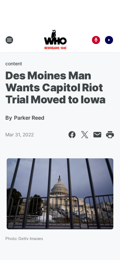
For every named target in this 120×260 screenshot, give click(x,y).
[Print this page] (110, 134)
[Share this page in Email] (97, 134)
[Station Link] (55, 40)
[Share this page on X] (84, 134)
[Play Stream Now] (109, 40)
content (13, 63)
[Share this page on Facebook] (72, 134)
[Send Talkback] (96, 40)
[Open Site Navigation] (9, 40)
